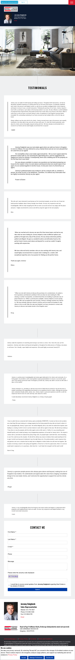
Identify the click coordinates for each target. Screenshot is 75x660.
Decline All (49, 657)
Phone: (10, 554)
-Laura (13, 514)
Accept (23, 657)
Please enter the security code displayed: (21, 573)
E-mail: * (10, 547)
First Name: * (12, 532)
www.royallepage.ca (10, 639)
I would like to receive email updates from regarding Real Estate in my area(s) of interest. (37, 585)
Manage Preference (36, 657)
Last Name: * (12, 539)
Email (15, 20)
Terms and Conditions (45, 639)
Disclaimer (33, 639)
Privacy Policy (12, 655)
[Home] (11, 9)
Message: (11, 561)
